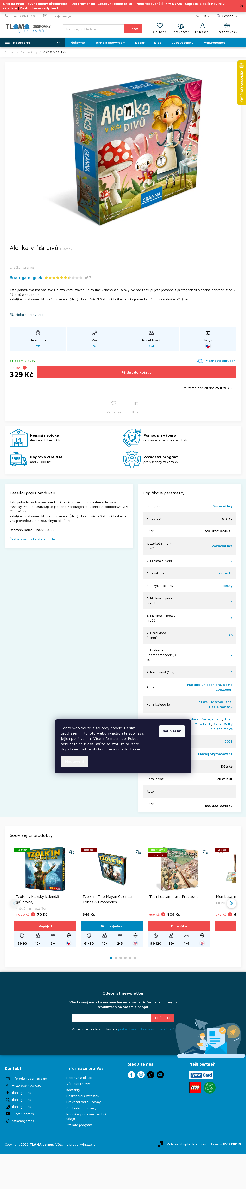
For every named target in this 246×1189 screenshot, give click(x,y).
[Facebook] (131, 1074)
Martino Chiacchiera (204, 685)
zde (123, 738)
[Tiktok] (150, 1074)
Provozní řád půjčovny (83, 1102)
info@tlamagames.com (29, 1078)
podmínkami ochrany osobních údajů (146, 1029)
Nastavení (74, 761)
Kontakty (73, 1090)
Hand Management (206, 719)
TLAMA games (23, 1114)
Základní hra (222, 546)
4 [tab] (125, 958)
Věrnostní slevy (78, 1083)
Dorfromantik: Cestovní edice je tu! (102, 3)
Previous (14, 903)
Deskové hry (222, 506)
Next (231, 903)
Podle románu (221, 707)
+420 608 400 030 (26, 1085)
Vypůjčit (45, 926)
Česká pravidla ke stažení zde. (32, 539)
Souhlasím (172, 731)
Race (217, 724)
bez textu (224, 573)
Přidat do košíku (137, 372)
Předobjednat (112, 926)
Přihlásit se (162, 1018)
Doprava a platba (79, 1077)
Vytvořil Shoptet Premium (186, 1144)
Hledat (133, 29)
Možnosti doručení (220, 361)
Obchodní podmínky (81, 1108)
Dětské (202, 702)
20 (230, 635)
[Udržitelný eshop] (210, 1088)
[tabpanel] (45, 897)
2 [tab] (116, 958)
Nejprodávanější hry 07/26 (159, 3)
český (228, 586)
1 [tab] (111, 958)
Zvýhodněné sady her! (39, 8)
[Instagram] (141, 1074)
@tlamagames (23, 1121)
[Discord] (160, 1074)
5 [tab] (130, 958)
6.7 (230, 655)
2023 (229, 741)
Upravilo (225, 1144)
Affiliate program (79, 1125)
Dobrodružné (220, 702)
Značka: (22, 267)
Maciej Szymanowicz (215, 754)
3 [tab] (121, 958)
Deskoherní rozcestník (83, 1096)
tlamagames (21, 1093)
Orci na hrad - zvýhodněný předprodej (35, 3)
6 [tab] (135, 958)
